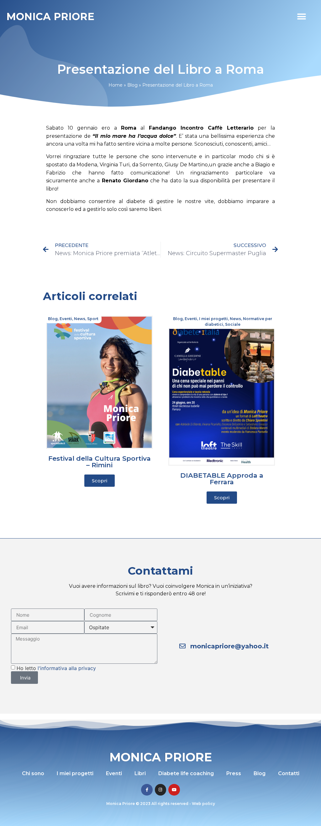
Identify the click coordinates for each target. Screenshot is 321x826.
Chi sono (33, 773)
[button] (301, 16)
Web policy (203, 803)
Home (115, 85)
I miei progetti (213, 318)
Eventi (66, 318)
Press (233, 773)
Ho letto (56, 668)
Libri (140, 773)
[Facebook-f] (146, 789)
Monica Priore (50, 16)
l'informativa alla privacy (67, 668)
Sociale (232, 324)
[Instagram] (160, 789)
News (79, 318)
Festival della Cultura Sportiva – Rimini (99, 461)
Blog (132, 85)
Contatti (288, 773)
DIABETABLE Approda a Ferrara (221, 478)
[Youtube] (174, 789)
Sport (92, 318)
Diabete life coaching (186, 773)
